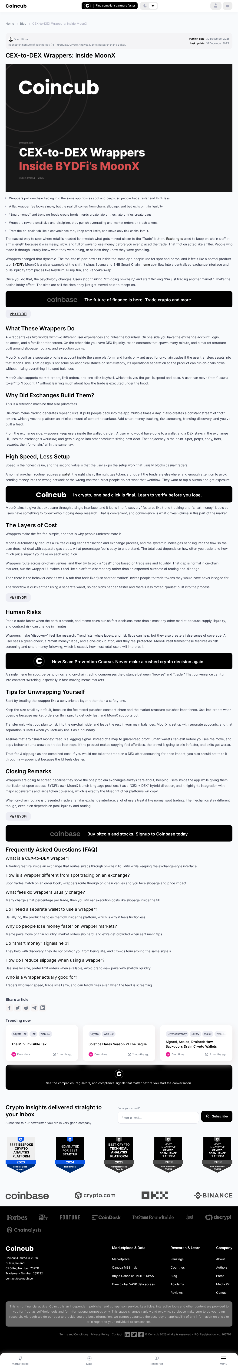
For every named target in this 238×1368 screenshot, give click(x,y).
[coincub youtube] (127, 1334)
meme (145, 264)
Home (10, 23)
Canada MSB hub (124, 1267)
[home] (16, 6)
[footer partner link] (17, 1217)
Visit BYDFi (18, 314)
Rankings (177, 1259)
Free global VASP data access (133, 1284)
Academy (177, 1284)
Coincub (55, 1306)
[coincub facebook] (141, 1334)
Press (220, 1276)
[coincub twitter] (134, 1334)
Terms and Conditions (74, 1334)
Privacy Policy (99, 1334)
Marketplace (121, 1259)
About (220, 1259)
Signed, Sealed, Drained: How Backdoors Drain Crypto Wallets (191, 1044)
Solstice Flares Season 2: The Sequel (119, 1044)
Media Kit (223, 1284)
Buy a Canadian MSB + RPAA (133, 1276)
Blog (23, 23)
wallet (66, 474)
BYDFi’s (18, 264)
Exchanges (174, 239)
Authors (222, 1267)
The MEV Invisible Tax (28, 1044)
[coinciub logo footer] (19, 1248)
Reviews (177, 1292)
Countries (178, 1267)
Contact (221, 1292)
